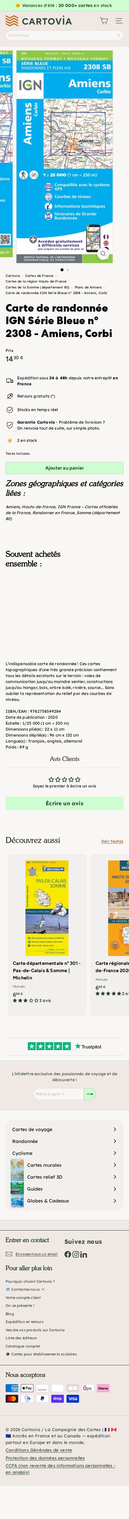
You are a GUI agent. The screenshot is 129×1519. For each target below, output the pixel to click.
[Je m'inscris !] (90, 1094)
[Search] (118, 35)
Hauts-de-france (38, 506)
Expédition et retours (24, 1321)
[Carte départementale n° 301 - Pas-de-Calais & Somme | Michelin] (47, 930)
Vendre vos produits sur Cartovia (35, 1330)
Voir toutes (112, 841)
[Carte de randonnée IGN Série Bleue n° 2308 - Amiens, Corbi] (64, 606)
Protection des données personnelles (45, 1458)
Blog (10, 1313)
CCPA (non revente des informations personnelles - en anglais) (60, 1469)
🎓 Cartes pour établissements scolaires (41, 1354)
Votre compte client (23, 1297)
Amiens (13, 506)
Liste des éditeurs (21, 1338)
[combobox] (64, 35)
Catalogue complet (23, 1346)
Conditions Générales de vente (39, 1450)
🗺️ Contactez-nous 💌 (25, 1289)
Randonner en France (53, 512)
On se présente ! (20, 1305)
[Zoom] (103, 253)
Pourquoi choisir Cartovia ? (30, 1281)
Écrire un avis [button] (64, 803)
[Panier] (103, 20)
